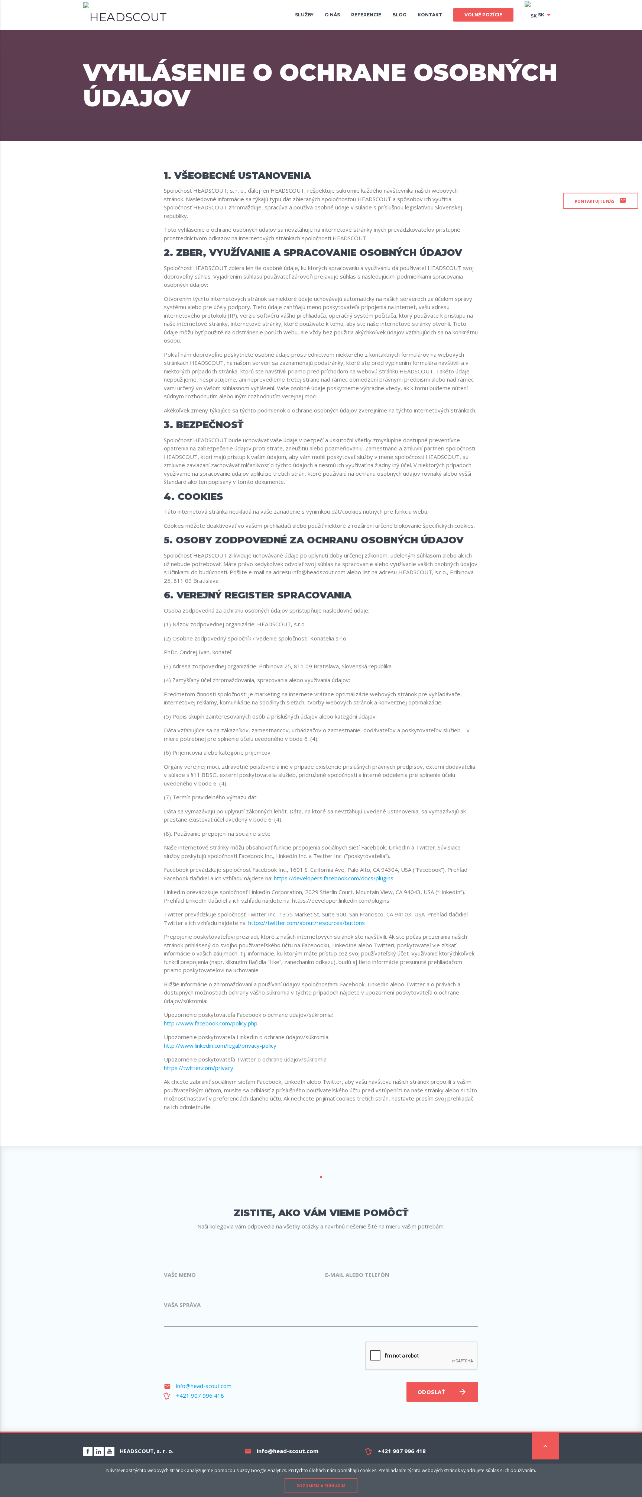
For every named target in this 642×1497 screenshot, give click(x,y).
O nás (332, 14)
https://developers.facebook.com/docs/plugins (333, 878)
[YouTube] (109, 1451)
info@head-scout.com (203, 1386)
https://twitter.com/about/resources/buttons (306, 922)
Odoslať (442, 1391)
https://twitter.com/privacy (198, 1068)
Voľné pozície (483, 14)
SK (545, 14)
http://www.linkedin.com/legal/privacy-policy (220, 1045)
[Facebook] (88, 1451)
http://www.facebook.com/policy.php (210, 1023)
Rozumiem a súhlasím (321, 1485)
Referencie (366, 14)
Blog (399, 14)
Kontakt (430, 14)
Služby (304, 14)
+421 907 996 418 (200, 1395)
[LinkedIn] (98, 1451)
